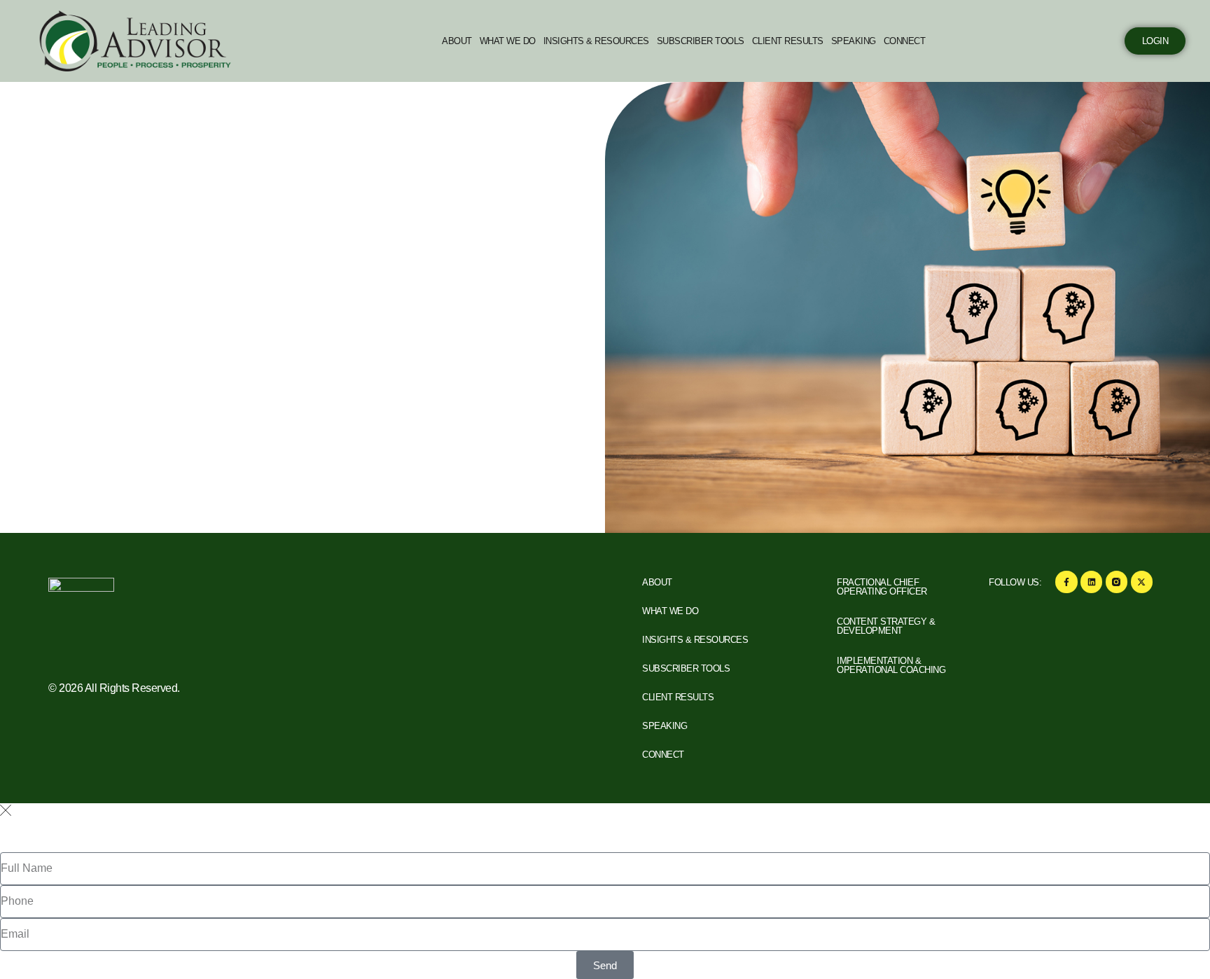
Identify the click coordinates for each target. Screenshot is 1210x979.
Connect (905, 41)
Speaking (853, 41)
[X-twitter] (1142, 581)
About (457, 41)
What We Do (508, 41)
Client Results (787, 41)
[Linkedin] (1091, 581)
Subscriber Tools (700, 41)
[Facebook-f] (1066, 581)
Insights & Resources (596, 41)
